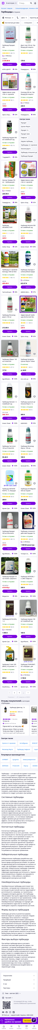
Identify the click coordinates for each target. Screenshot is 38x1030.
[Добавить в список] (16, 40)
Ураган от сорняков (8, 743)
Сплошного (28, 23)
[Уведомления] (35, 3)
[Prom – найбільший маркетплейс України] (3, 3)
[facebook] (6, 1012)
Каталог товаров (6, 8)
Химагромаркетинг (29, 759)
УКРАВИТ (5, 759)
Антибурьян (24, 743)
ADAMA (35, 766)
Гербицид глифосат (23, 749)
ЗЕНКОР (34, 743)
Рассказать (28, 1021)
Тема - (10, 993)
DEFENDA (5, 766)
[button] (9, 64)
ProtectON (16, 766)
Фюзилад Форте (7, 749)
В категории (10, 3)
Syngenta (15, 759)
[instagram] (10, 1012)
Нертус (26, 766)
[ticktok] (13, 1012)
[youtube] (3, 1012)
